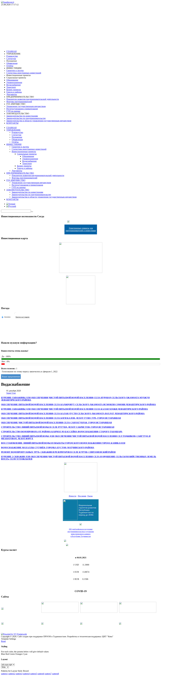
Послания (82, 496)
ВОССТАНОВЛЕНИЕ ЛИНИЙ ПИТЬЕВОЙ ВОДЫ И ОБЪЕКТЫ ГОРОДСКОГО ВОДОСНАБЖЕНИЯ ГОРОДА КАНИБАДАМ (63, 443)
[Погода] (6, 317)
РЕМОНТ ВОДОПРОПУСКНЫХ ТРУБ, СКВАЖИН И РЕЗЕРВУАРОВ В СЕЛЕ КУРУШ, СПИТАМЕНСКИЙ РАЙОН (58, 452)
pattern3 (19, 674)
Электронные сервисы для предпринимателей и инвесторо (80, 229)
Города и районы (24, 168)
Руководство (17, 132)
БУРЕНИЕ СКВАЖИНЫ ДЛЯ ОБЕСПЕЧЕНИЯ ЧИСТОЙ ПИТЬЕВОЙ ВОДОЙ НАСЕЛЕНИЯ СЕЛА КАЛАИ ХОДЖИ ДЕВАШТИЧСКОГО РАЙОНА (74, 409)
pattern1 (4, 674)
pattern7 (48, 674)
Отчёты (15, 142)
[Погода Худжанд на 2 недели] (23, 317)
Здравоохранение (30, 159)
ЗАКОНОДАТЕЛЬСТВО (17, 190)
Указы (90, 496)
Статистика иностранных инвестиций (29, 149)
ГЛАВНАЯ (11, 127)
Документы (17, 171)
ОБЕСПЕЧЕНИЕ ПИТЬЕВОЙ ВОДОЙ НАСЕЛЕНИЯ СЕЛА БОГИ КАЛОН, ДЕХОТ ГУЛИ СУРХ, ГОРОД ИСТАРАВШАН (61, 418)
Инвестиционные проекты (24, 151)
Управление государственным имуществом (31, 182)
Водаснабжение (29, 161)
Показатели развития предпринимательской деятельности (38, 175)
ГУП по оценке (19, 187)
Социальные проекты (27, 154)
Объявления (17, 139)
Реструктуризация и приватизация (27, 185)
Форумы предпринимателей (24, 178)
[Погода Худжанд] (15, 315)
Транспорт (27, 163)
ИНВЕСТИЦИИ (13, 144)
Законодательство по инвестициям (27, 192)
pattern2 (11, 674)
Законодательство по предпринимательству (31, 194)
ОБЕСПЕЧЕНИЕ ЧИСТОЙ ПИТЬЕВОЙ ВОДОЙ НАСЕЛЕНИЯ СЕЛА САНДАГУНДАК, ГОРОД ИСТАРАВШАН (56, 422)
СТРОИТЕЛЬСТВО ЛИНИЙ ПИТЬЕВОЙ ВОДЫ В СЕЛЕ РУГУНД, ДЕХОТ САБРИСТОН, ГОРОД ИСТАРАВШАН (57, 427)
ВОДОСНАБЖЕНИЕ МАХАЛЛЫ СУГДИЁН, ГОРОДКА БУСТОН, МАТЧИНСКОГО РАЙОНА (47, 447)
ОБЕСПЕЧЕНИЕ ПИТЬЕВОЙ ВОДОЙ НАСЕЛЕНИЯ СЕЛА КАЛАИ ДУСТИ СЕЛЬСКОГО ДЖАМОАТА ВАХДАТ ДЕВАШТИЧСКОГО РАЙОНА (73, 413)
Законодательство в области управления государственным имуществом (44, 197)
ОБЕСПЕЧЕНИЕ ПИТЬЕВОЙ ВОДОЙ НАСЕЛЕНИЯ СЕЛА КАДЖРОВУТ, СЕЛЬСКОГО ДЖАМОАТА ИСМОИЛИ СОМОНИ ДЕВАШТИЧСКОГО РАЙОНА (78, 404)
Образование (28, 156)
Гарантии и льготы (20, 147)
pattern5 (33, 674)
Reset (3, 641)
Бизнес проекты (24, 166)
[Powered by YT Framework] (14, 634)
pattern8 (55, 674)
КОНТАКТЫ (12, 199)
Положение (17, 137)
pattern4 (26, 674)
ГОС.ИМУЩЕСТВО (15, 180)
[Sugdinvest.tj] (7, 2)
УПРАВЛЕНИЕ (13, 130)
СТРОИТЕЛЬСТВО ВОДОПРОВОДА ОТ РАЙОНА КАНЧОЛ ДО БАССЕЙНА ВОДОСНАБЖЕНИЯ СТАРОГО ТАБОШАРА (61, 431)
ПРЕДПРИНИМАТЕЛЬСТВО (20, 173)
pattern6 (41, 674)
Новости (72, 496)
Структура (16, 135)
